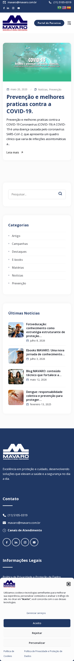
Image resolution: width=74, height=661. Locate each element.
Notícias (43, 89)
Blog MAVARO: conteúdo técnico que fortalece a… (43, 373)
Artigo (16, 236)
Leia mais (12, 152)
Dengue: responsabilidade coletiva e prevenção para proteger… (44, 396)
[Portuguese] (59, 7)
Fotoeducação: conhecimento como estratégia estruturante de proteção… (45, 330)
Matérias (18, 268)
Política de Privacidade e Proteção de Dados (32, 577)
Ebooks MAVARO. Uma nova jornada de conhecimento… (45, 352)
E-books (17, 260)
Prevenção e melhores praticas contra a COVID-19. (35, 104)
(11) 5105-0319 (62, 2)
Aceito (37, 623)
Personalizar (37, 643)
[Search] (63, 191)
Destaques (19, 252)
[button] (68, 584)
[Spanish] (69, 7)
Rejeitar (37, 633)
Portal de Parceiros (49, 23)
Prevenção (55, 89)
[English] (64, 7)
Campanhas (20, 244)
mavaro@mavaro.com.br (22, 2)
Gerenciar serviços (36, 613)
